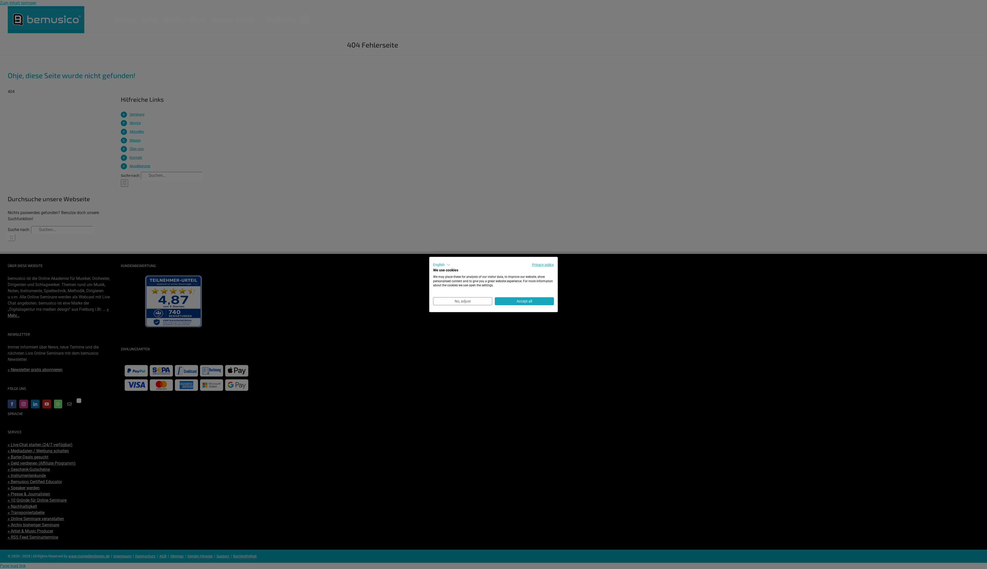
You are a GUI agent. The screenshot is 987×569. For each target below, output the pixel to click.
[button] (441, 265)
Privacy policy (543, 265)
